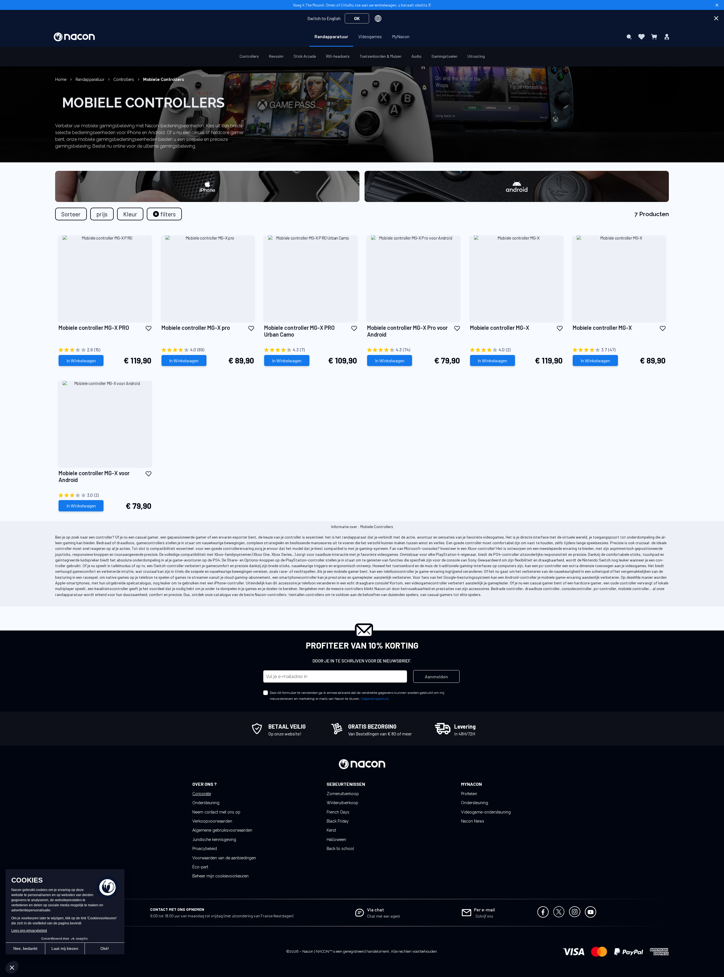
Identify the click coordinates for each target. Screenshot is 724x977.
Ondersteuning (205, 802)
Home (61, 79)
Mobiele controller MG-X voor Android (94, 476)
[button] (148, 328)
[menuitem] (331, 36)
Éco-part (200, 867)
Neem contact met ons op (216, 812)
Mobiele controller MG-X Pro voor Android (407, 331)
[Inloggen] (666, 37)
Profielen (469, 793)
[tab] (164, 214)
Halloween (336, 839)
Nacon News (472, 821)
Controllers (124, 79)
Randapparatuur (90, 79)
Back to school (340, 848)
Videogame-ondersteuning (486, 812)
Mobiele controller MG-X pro (195, 327)
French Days (338, 812)
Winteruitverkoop (342, 802)
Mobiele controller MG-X (499, 327)
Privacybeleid (204, 848)
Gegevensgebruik (375, 699)
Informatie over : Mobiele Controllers (362, 526)
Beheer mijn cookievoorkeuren (220, 876)
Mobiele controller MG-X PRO (94, 327)
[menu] (362, 37)
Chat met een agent (383, 916)
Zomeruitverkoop (343, 793)
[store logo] (74, 37)
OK (357, 18)
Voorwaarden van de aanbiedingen (224, 858)
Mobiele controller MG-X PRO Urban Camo (299, 331)
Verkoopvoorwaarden (212, 821)
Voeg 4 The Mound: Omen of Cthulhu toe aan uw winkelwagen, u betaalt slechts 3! (362, 5)
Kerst (331, 830)
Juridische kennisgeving (214, 839)
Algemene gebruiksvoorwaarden (222, 830)
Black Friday (338, 821)
